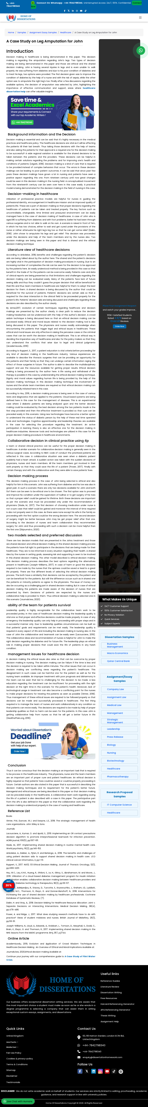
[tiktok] (85, 10)
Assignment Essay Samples (43, 32)
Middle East (11, 1047)
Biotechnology (115, 760)
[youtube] (81, 10)
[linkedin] (73, 10)
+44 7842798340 (73, 2)
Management (115, 713)
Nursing (111, 752)
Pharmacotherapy (117, 776)
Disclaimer (11, 1075)
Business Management (115, 645)
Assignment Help (110, 1021)
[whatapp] (140, 50)
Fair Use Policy (13, 1052)
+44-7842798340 (93, 1045)
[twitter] (69, 10)
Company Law (115, 689)
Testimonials (13, 1082)
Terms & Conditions (17, 1064)
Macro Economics (117, 653)
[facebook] (64, 10)
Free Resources (109, 998)
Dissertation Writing (111, 992)
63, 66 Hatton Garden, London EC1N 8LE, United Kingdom (103, 1037)
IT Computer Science (119, 804)
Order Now (119, 326)
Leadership (113, 729)
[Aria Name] (140, 17)
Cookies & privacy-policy (19, 1058)
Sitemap (11, 1070)
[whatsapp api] (33, 2)
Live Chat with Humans (19, 1101)
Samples (21, 32)
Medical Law (114, 705)
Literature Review (110, 986)
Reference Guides (110, 980)
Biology (111, 745)
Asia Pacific (11, 1042)
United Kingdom (15, 1035)
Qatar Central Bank (118, 661)
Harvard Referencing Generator (117, 1004)
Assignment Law (116, 697)
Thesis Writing (108, 1015)
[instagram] (77, 10)
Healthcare (65, 32)
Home (11, 32)
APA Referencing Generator (115, 1009)
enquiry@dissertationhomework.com (102, 1057)
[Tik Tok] (120, 1071)
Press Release (115, 737)
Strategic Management (115, 721)
